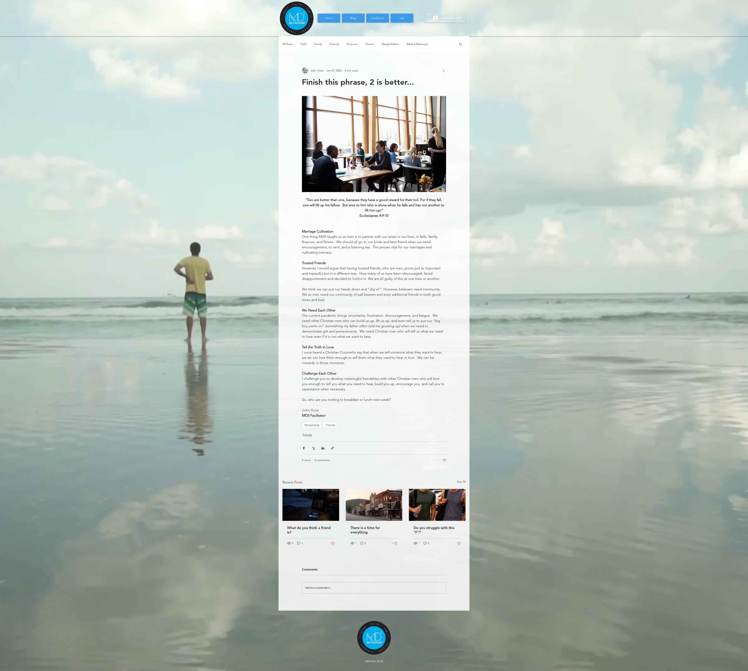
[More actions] (443, 70)
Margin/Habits (390, 44)
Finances (352, 44)
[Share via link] (332, 448)
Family (318, 44)
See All (461, 481)
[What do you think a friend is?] (310, 505)
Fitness (369, 44)
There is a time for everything (365, 530)
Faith (304, 44)
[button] (460, 44)
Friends (334, 44)
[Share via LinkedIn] (323, 448)
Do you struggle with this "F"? (434, 530)
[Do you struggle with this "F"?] (437, 505)
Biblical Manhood (417, 44)
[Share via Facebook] (304, 448)
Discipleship (311, 425)
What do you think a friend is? (309, 530)
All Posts (287, 44)
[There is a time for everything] (374, 505)
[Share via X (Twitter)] (313, 448)
